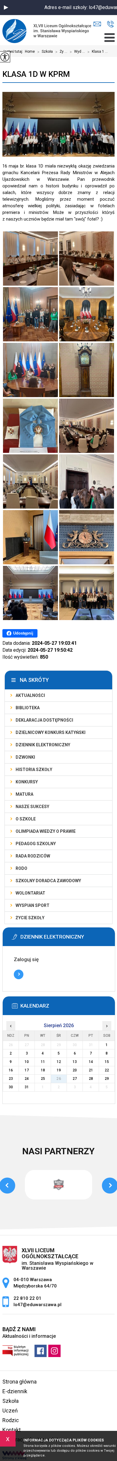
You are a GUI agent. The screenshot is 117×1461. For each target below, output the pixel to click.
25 (43, 1079)
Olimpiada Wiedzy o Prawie (46, 831)
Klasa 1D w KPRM (36, 74)
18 (43, 1070)
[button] (6, 7)
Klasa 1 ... (97, 52)
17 (27, 1070)
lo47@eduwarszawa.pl (98, 24)
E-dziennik (14, 1391)
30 (11, 1087)
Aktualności (30, 695)
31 (27, 1087)
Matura (24, 794)
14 (91, 1062)
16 (11, 1070)
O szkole (26, 819)
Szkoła (45, 52)
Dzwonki (25, 757)
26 (59, 1079)
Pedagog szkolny (36, 843)
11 (43, 1062)
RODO (21, 868)
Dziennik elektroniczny (43, 744)
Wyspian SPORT (33, 905)
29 (107, 1079)
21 (91, 1070)
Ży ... (61, 52)
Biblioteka (28, 707)
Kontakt (11, 1430)
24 (27, 1079)
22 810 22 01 (110, 24)
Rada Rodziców (33, 856)
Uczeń (10, 1410)
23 (11, 1079)
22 (107, 1070)
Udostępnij (23, 633)
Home (30, 51)
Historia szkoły (34, 769)
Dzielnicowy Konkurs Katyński (51, 732)
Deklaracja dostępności (44, 720)
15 (107, 1062)
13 (75, 1062)
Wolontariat (30, 893)
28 (91, 1079)
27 (75, 1079)
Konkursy (27, 781)
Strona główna (19, 1381)
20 (75, 1070)
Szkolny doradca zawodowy (48, 880)
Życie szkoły (30, 917)
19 (59, 1070)
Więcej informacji (18, 974)
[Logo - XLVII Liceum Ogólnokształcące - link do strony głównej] (48, 30)
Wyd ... (77, 52)
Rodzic (10, 1420)
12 (59, 1062)
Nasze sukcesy (32, 806)
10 (27, 1062)
